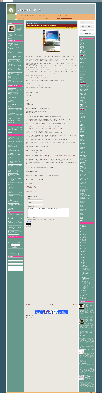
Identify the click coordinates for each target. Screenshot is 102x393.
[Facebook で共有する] (30, 226)
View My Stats (29, 317)
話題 (81, 220)
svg (81, 144)
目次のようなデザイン (12, 217)
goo (81, 81)
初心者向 (82, 209)
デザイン (82, 182)
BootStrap (82, 58)
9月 (83, 256)
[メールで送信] (26, 226)
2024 (83, 228)
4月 (83, 263)
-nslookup (10, 51)
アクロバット (83, 170)
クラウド (82, 176)
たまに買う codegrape (13, 92)
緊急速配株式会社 (84, 198)
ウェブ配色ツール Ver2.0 (13, 90)
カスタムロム (83, 175)
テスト (81, 183)
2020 (83, 234)
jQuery (82, 109)
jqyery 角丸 (10, 162)
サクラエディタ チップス (13, 68)
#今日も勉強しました (30, 10)
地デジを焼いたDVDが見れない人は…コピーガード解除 (88, 305)
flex (81, 75)
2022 (83, 231)
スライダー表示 (11, 200)
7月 (83, 259)
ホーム (82, 22)
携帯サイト (82, 199)
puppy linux (83, 133)
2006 (83, 298)
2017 (83, 239)
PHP (81, 132)
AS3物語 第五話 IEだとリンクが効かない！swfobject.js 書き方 (87, 282)
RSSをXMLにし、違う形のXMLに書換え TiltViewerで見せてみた (87, 278)
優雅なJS (10, 191)
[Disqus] (51, 248)
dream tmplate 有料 (12, 97)
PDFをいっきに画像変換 (13, 60)
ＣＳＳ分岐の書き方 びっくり (14, 231)
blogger (82, 55)
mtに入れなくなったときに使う (14, 65)
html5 (9, 45)
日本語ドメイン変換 (12, 76)
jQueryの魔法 (11, 208)
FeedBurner (14, 247)
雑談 (81, 202)
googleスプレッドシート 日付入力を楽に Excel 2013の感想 (88, 376)
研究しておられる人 (12, 184)
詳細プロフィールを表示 (13, 38)
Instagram (82, 102)
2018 (83, 237)
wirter (81, 159)
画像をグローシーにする (13, 173)
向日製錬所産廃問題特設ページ (66, 18)
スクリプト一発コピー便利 (13, 138)
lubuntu (82, 117)
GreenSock (82, 94)
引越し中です (85, 266)
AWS (81, 51)
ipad (81, 104)
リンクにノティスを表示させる (14, 155)
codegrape (10, 43)
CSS (81, 63)
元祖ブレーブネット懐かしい (14, 78)
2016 (83, 240)
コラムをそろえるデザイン (13, 234)
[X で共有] (29, 226)
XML (81, 166)
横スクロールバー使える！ (13, 147)
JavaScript (82, 106)
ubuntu (82, 152)
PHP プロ (10, 132)
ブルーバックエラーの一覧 (13, 47)
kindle (81, 113)
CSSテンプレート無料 (12, 98)
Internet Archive (11, 64)
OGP (81, 128)
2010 (83, 250)
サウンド (82, 179)
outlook (82, 129)
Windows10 (83, 155)
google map (83, 87)
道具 (81, 214)
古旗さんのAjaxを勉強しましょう (15, 192)
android (82, 46)
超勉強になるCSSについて (13, 93)
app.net (58, 18)
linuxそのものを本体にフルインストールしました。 (51, 69)
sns (81, 141)
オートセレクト (11, 158)
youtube (82, 167)
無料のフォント (11, 101)
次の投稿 (28, 304)
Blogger (18, 254)
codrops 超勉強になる (13, 44)
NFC (81, 121)
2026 (83, 225)
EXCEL (82, 70)
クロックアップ (83, 178)
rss (81, 137)
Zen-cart (82, 168)
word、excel (83, 160)
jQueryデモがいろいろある (13, 203)
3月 (83, 265)
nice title (10, 149)
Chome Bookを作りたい (31, 191)
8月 (83, 257)
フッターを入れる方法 (12, 232)
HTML (81, 98)
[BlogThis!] (28, 226)
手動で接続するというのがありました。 (45, 77)
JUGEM (82, 112)
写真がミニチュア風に (12, 116)
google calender (84, 85)
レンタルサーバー (84, 195)
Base (81, 52)
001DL (81, 40)
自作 (81, 206)
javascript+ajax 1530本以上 (14, 150)
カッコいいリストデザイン (13, 221)
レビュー (82, 194)
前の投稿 (75, 304)
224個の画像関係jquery (13, 146)
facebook (82, 71)
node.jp (82, 122)
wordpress (82, 162)
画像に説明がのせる (12, 209)
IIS (81, 101)
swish (81, 145)
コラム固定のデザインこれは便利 (15, 108)
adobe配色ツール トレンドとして (15, 89)
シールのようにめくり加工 (13, 170)
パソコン (82, 187)
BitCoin (82, 54)
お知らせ (82, 174)
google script (83, 89)
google (82, 82)
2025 (83, 226)
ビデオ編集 (82, 190)
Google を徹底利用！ (86, 34)
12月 (84, 251)
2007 (83, 297)
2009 (83, 294)
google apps (83, 83)
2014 (83, 243)
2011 (83, 248)
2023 (83, 229)
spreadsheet (83, 143)
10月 (84, 254)
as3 (81, 48)
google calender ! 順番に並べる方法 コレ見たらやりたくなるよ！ (88, 350)
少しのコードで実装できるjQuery (15, 164)
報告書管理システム (84, 218)
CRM (81, 62)
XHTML (82, 164)
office (81, 125)
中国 (81, 210)
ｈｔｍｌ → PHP (12, 77)
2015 (83, 242)
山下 (81, 203)
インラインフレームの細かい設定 (15, 214)
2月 (83, 290)
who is (9, 49)
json (81, 110)
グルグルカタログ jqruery (13, 151)
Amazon (82, 44)
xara (81, 163)
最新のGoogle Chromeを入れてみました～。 (35, 185)
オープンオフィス (84, 172)
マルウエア (82, 191)
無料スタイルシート (12, 96)
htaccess (82, 97)
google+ (82, 93)
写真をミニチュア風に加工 (13, 74)
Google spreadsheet (85, 91)
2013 (83, 245)
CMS (81, 60)
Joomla (82, 108)
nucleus (82, 124)
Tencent (82, 148)
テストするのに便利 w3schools (15, 81)
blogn (81, 56)
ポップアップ (11, 157)
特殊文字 (10, 80)
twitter (81, 151)
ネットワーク (83, 186)
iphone (82, 105)
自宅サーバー (83, 207)
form (81, 77)
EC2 (81, 67)
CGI (81, 59)
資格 (81, 205)
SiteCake (82, 140)
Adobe (81, 43)
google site (82, 90)
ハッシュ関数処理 (11, 73)
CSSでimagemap (12, 106)
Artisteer (82, 47)
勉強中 (81, 217)
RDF (81, 136)
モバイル (82, 193)
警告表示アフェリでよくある (14, 154)
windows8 (82, 156)
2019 (83, 236)
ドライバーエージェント (13, 48)
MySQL (82, 120)
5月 (83, 262)
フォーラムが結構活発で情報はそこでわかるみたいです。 (51, 128)
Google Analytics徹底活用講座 (14, 56)
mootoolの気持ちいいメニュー (14, 161)
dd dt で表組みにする (12, 102)
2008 (83, 295)
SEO (81, 139)
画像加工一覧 (11, 122)
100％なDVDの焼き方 (83, 363)
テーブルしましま (11, 153)
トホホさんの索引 (11, 137)
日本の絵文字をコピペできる (14, 120)
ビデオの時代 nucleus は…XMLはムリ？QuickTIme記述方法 (87, 272)
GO (81, 79)
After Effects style (12, 88)
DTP (81, 66)
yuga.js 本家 (11, 188)
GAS (81, 78)
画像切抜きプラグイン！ (13, 145)
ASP (81, 50)
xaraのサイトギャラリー (13, 100)
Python (82, 135)
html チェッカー (11, 57)
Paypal (82, 131)
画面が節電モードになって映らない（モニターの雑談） (88, 320)
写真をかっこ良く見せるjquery (14, 174)
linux (81, 116)
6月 (83, 260)
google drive (83, 86)
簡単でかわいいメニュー (13, 187)
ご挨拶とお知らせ (85, 26)
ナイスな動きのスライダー (13, 143)
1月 (83, 292)
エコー (81, 171)
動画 (81, 213)
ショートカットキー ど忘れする (15, 72)
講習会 (81, 201)
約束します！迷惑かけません (33, 217)
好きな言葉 (83, 30)
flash (81, 74)
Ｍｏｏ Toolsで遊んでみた (14, 201)
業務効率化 (82, 197)
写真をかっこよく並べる (13, 171)
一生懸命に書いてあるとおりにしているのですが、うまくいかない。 (58, 155)
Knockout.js (83, 114)
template (82, 147)
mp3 (81, 118)
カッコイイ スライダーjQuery (14, 180)
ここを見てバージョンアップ (35, 123)
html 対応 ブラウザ (12, 94)
